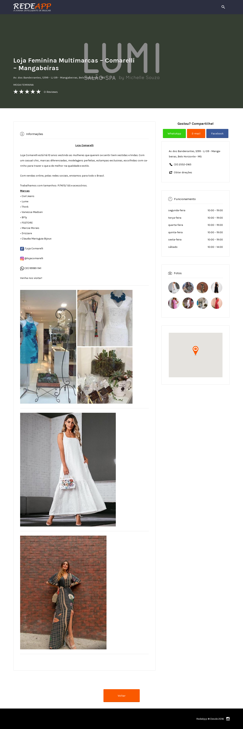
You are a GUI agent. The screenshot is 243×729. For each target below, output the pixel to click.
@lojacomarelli (33, 258)
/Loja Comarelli (33, 248)
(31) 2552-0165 (182, 164)
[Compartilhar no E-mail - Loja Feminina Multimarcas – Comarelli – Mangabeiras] (196, 136)
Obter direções (183, 172)
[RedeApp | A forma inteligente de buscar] (73, 7)
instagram (228, 718)
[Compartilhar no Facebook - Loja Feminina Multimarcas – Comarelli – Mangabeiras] (217, 136)
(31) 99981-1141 (32, 268)
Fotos (178, 273)
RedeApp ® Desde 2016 (210, 718)
